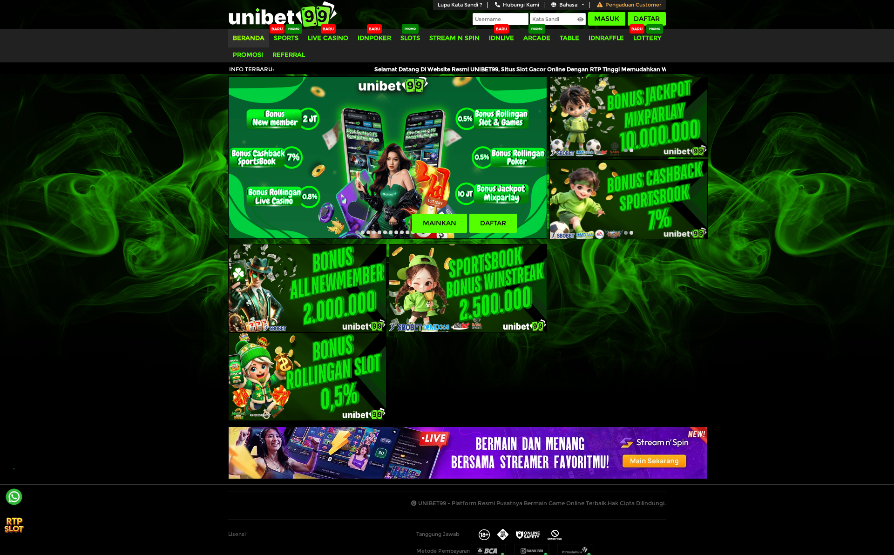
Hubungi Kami (521, 4)
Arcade (536, 37)
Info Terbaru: (251, 69)
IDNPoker (374, 37)
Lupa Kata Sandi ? (460, 4)
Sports (286, 37)
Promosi (248, 54)
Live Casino (328, 37)
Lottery (647, 37)
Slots (410, 37)
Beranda (248, 37)
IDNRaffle (606, 37)
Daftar (647, 18)
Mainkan (439, 223)
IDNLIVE (501, 37)
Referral (288, 54)
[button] (357, 232)
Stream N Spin (454, 37)
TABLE (569, 37)
